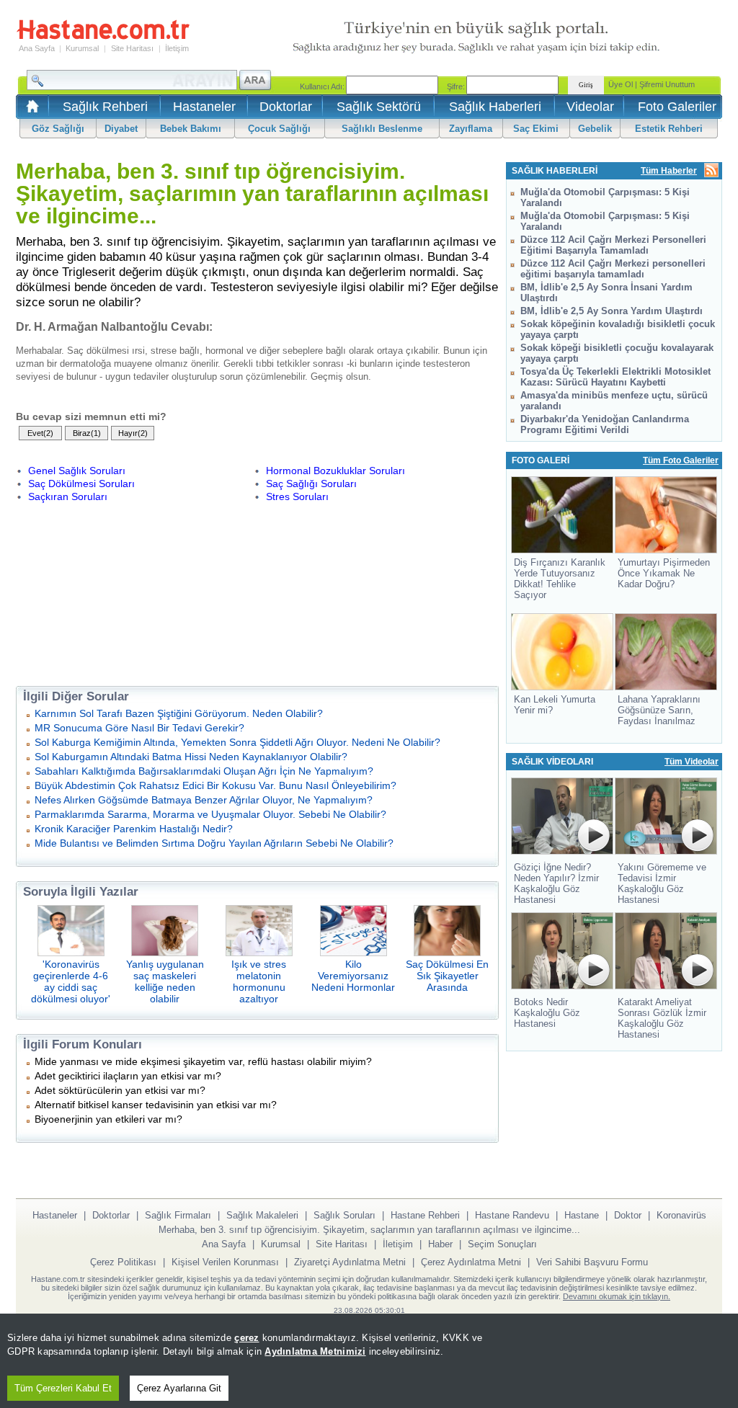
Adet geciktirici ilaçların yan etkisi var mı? (128, 1076)
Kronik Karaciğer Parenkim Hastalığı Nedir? (134, 828)
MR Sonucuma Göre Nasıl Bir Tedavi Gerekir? (139, 728)
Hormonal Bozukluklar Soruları (335, 470)
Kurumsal (82, 48)
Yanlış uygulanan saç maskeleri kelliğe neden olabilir (165, 981)
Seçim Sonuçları (502, 1244)
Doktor (627, 1215)
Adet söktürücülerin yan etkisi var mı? (120, 1090)
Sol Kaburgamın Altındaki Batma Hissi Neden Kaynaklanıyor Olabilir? (191, 756)
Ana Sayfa (37, 48)
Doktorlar (285, 106)
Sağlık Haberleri (495, 106)
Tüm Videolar (691, 762)
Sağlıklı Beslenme (382, 128)
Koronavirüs (681, 1215)
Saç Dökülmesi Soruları (81, 483)
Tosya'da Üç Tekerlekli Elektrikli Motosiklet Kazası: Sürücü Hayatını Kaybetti (615, 377)
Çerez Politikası (123, 1262)
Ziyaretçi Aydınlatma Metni (350, 1262)
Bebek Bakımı (190, 128)
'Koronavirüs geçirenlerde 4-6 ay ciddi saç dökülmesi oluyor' (70, 981)
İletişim (177, 48)
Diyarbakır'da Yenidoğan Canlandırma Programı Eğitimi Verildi (604, 424)
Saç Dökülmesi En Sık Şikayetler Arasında (447, 975)
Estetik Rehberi (669, 128)
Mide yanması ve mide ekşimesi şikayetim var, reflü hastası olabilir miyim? (203, 1061)
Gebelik (595, 128)
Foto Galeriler (677, 106)
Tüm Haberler (669, 171)
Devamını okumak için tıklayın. (616, 1296)
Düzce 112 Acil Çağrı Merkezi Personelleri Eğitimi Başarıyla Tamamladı (613, 245)
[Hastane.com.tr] (103, 37)
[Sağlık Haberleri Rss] (711, 171)
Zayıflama (470, 128)
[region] (369, 1361)
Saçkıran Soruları (67, 496)
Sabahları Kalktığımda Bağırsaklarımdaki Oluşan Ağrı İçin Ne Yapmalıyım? (204, 771)
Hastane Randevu (512, 1215)
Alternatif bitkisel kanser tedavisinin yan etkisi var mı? (156, 1104)
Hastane (581, 1215)
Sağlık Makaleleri (262, 1215)
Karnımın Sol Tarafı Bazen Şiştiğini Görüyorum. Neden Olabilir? (179, 713)
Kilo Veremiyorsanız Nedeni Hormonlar (353, 975)
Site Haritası (132, 48)
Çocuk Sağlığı (279, 128)
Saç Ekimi (536, 128)
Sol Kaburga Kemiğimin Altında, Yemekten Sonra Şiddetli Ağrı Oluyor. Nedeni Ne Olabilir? (237, 742)
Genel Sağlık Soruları (76, 470)
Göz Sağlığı (58, 128)
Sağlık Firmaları (178, 1215)
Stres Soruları (297, 496)
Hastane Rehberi (425, 1215)
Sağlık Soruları (344, 1215)
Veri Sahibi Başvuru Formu (592, 1262)
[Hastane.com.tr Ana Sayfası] (30, 110)
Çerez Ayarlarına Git (179, 1388)
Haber (440, 1244)
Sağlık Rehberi (105, 106)
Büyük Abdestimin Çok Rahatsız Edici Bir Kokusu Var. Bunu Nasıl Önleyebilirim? (215, 785)
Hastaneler (204, 106)
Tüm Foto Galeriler (681, 460)
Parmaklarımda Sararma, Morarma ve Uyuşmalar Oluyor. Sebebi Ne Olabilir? (210, 814)
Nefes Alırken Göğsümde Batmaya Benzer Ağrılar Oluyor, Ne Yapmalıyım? (204, 800)
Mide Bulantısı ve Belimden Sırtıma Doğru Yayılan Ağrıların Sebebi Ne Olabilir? (214, 843)
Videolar (590, 106)
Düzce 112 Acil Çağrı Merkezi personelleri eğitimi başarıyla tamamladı (613, 269)
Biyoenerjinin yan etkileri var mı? (108, 1119)
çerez (246, 1337)
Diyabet (121, 128)
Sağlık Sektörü (379, 106)
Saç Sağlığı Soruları (311, 483)
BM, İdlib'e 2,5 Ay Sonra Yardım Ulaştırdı (611, 311)
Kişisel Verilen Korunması (225, 1262)
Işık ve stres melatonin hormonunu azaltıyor (258, 981)
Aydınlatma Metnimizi (314, 1351)
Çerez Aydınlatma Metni (471, 1262)
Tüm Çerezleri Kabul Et (63, 1388)
